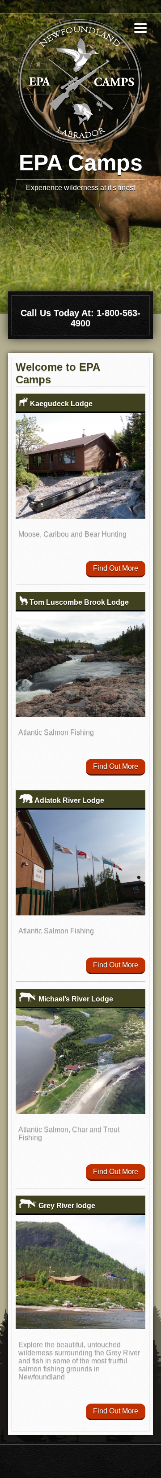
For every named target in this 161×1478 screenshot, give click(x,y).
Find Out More (115, 568)
